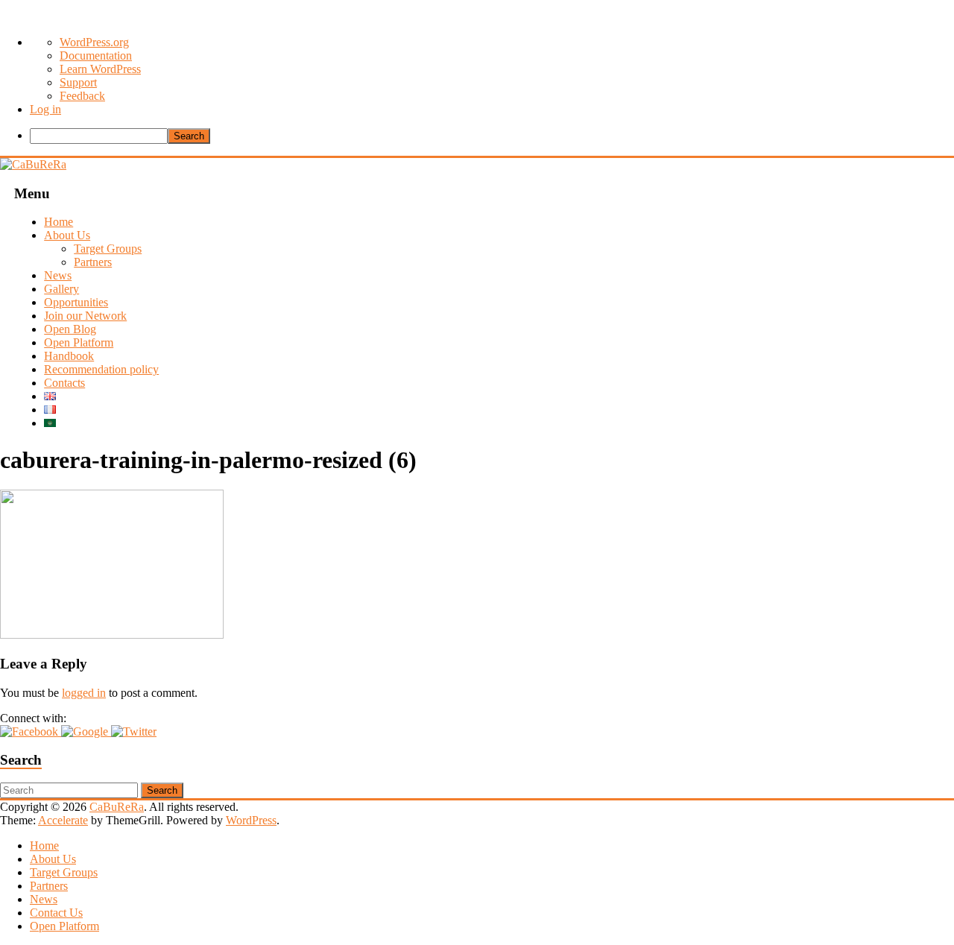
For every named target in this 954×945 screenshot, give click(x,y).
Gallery (61, 288)
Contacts (64, 382)
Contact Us (56, 912)
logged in (84, 692)
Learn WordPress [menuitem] (100, 69)
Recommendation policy (101, 369)
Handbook (69, 356)
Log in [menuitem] (45, 109)
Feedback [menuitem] (82, 95)
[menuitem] (492, 136)
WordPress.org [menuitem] (94, 42)
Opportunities (76, 302)
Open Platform (78, 342)
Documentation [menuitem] (96, 55)
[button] (30, 731)
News (58, 275)
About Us (67, 235)
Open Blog (70, 329)
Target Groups (108, 248)
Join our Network (85, 315)
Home (58, 221)
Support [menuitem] (78, 82)
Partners (93, 262)
